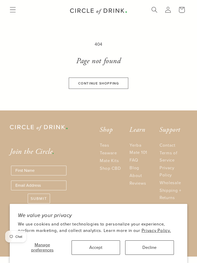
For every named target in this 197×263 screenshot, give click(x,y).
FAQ (134, 160)
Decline (149, 247)
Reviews (138, 183)
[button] (13, 10)
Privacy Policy (167, 171)
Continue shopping (98, 83)
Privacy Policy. (156, 230)
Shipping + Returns (170, 194)
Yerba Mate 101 (138, 149)
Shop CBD (110, 168)
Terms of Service (169, 156)
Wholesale (170, 183)
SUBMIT (39, 198)
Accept (95, 247)
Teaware (108, 153)
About (136, 175)
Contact (167, 145)
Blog (134, 168)
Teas (104, 145)
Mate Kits (109, 160)
